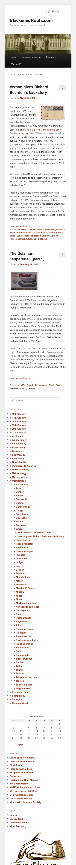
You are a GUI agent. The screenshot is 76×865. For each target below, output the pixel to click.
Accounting (22, 484)
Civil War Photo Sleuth (22, 761)
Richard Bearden (32, 235)
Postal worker (23, 636)
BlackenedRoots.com (31, 20)
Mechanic (21, 584)
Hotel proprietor (24, 543)
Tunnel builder (24, 684)
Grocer (51, 232)
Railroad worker (24, 643)
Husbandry (22, 547)
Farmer (20, 521)
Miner (19, 599)
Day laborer (22, 517)
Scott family (18, 695)
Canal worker (23, 506)
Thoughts (17, 699)
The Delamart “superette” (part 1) (27, 256)
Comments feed (18, 822)
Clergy (19, 510)
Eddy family (18, 454)
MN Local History (19, 783)
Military (20, 591)
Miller (19, 595)
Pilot (18, 625)
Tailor (19, 666)
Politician (21, 632)
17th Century (19, 417)
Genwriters (16, 776)
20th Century (19, 428)
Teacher (20, 673)
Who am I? (16, 63)
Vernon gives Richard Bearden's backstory (41, 536)
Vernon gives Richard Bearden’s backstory (29, 89)
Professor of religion (27, 640)
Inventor (20, 554)
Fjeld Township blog (21, 768)
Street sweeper (24, 658)
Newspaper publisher (27, 606)
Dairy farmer (22, 514)
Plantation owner (25, 629)
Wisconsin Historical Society (25, 802)
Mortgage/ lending (26, 603)
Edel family (18, 458)
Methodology (19, 473)
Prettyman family (21, 692)
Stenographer (23, 655)
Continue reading (20, 226)
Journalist (21, 558)
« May (20, 744)
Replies (42, 238)
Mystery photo (20, 477)
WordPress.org (18, 826)
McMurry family (20, 469)
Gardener (21, 525)
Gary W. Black (40, 232)
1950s (22, 385)
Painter (20, 614)
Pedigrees (51, 56)
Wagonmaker (23, 688)
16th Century (19, 413)
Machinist (21, 573)
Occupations (19, 480)
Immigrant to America (24, 465)
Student (20, 662)
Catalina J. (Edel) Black (31, 229)
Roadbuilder (22, 647)
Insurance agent (24, 551)
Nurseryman (22, 610)
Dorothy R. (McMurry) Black (41, 385)
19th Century (19, 425)
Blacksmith (22, 499)
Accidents (17, 436)
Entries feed (16, 818)
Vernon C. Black (50, 235)
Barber (19, 495)
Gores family (19, 462)
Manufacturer (23, 577)
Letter (20, 235)
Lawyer (20, 566)
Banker (20, 491)
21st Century (19, 432)
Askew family (19, 439)
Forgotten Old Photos (21, 772)
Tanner (19, 669)
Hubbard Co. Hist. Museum (24, 779)
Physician (21, 621)
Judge (19, 562)
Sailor (19, 651)
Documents (18, 451)
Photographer (23, 617)
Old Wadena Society (21, 798)
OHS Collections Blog (22, 794)
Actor (19, 488)
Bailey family (19, 443)
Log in (13, 815)
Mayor (19, 580)
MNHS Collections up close (25, 787)
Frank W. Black (24, 232)
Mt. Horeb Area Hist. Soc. (23, 791)
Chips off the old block (22, 757)
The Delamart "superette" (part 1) (35, 532)
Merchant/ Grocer (25, 588)
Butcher (20, 502)
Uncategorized (20, 703)
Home (13, 56)
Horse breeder (23, 540)
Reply (31, 388)
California (22, 238)
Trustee (20, 680)
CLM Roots (16, 765)
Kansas (32, 238)
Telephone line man (26, 677)
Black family (18, 447)
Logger (20, 569)
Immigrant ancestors (31, 56)
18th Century (19, 421)
